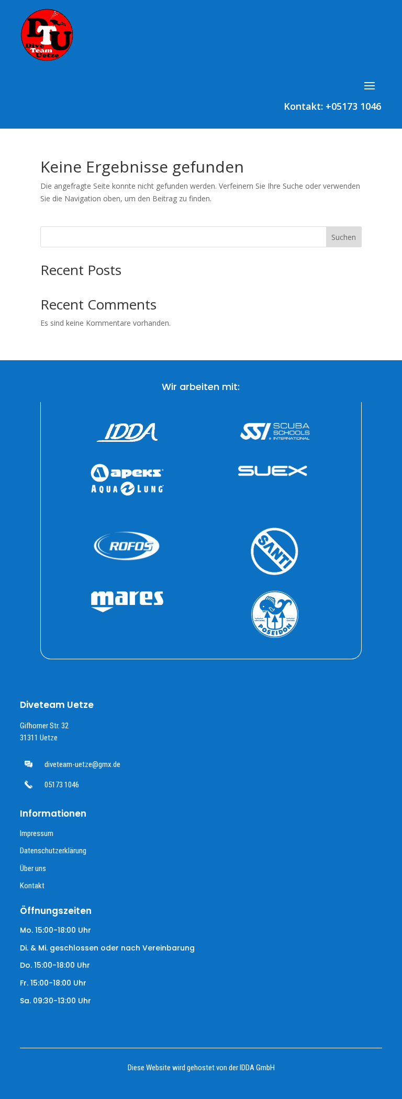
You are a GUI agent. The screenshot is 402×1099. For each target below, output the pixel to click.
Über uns (33, 868)
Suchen (343, 237)
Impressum (36, 833)
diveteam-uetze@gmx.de (82, 764)
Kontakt (32, 885)
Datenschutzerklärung (53, 850)
